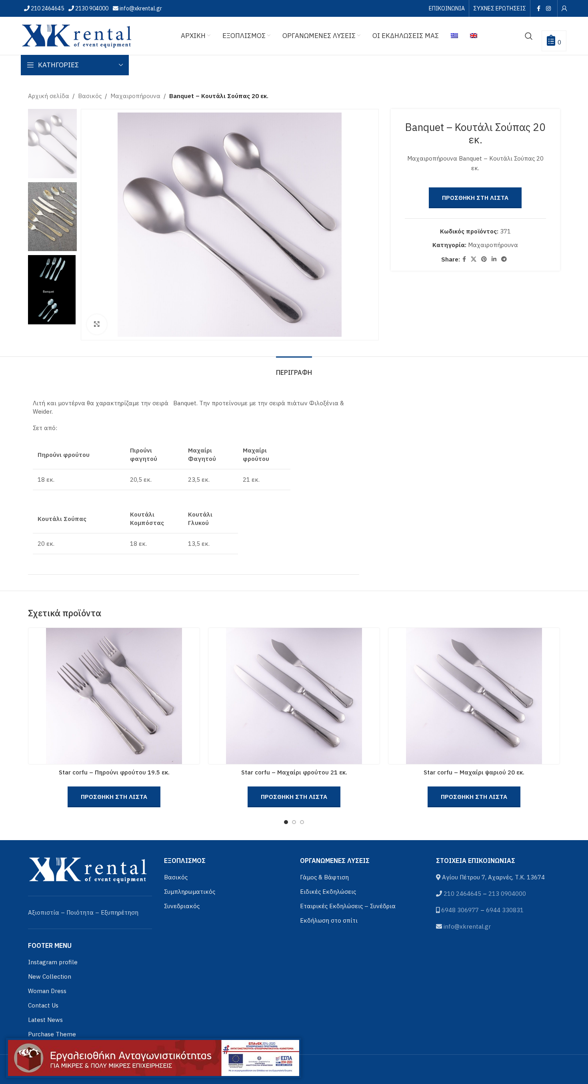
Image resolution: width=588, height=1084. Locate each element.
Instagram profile (53, 962)
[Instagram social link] (548, 8)
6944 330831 (505, 910)
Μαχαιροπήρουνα (135, 96)
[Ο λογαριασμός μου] (564, 8)
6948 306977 (460, 910)
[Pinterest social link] (484, 259)
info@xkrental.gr (140, 8)
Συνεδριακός (182, 906)
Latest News (45, 1020)
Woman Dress (47, 991)
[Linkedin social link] (494, 259)
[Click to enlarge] (97, 324)
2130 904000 (91, 8)
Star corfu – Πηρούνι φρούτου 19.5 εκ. (114, 772)
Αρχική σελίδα (48, 96)
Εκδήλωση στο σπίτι (329, 920)
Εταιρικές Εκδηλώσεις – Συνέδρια (348, 906)
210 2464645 (47, 8)
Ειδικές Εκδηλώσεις (328, 891)
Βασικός (90, 96)
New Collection (49, 976)
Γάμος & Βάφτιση (324, 877)
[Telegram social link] (504, 259)
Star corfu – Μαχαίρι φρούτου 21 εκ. (294, 772)
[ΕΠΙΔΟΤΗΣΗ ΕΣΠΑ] (153, 1058)
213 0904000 (507, 893)
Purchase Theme (52, 1034)
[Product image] (114, 696)
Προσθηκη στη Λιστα (475, 197)
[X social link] (473, 259)
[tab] (294, 368)
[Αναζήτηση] (529, 36)
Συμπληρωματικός (189, 891)
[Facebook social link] (538, 8)
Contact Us (43, 1005)
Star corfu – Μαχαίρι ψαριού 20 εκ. (474, 772)
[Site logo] (77, 35)
